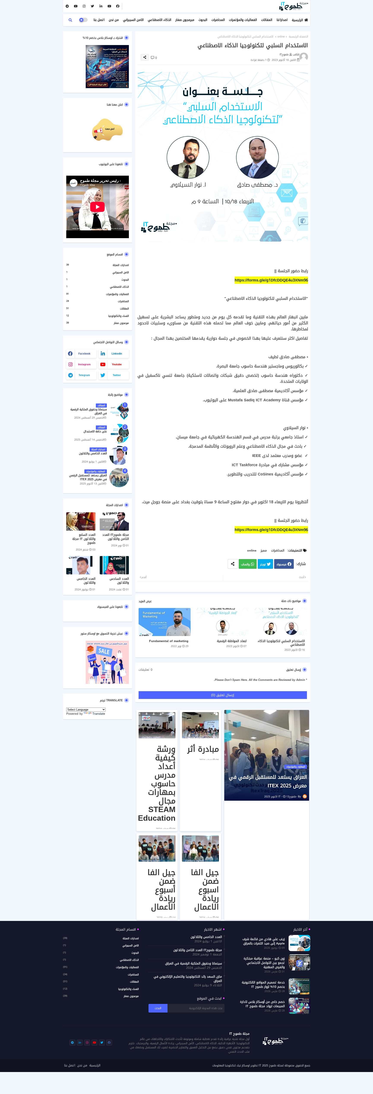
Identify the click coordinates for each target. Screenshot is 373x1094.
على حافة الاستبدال (95, 431)
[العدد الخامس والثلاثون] (119, 455)
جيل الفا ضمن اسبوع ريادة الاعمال (205, 889)
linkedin (117, 353)
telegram (84, 375)
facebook (84, 353)
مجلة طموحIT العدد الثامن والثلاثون (115, 537)
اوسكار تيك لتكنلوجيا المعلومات (231, 1065)
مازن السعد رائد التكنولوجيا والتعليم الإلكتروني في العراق (188, 979)
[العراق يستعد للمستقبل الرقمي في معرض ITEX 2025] (119, 477)
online (281, 36)
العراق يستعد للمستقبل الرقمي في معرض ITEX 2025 (268, 781)
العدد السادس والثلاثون (119, 581)
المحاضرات (218, 20)
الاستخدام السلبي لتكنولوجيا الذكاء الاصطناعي (281, 643)
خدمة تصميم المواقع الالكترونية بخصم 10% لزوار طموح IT (263, 984)
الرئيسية (297, 20)
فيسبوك (281, 564)
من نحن (114, 20)
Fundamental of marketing (168, 641)
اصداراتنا (282, 20)
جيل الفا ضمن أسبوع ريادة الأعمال (161, 889)
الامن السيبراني (133, 20)
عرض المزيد (145, 601)
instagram (84, 364)
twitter (117, 375)
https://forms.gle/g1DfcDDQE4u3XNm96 (271, 280)
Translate (98, 714)
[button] (70, 20)
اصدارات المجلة (97, 265)
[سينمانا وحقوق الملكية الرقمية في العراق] (119, 411)
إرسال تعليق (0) (222, 695)
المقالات (266, 20)
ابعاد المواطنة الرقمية (232, 641)
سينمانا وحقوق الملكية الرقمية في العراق (88, 411)
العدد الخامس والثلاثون (93, 453)
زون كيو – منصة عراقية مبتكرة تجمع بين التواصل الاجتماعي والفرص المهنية (264, 962)
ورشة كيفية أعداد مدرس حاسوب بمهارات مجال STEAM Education (156, 783)
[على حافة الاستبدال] (119, 433)
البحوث (203, 20)
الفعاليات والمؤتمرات (243, 20)
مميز (264, 551)
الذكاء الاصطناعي (159, 20)
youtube (117, 364)
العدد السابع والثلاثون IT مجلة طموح (83, 539)
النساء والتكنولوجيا (97, 316)
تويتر (263, 564)
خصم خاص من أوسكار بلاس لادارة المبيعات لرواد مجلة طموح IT (262, 1004)
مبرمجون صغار (184, 20)
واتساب (245, 564)
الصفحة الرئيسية (298, 36)
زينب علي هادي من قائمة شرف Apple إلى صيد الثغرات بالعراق (263, 941)
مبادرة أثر (203, 749)
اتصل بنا (98, 20)
